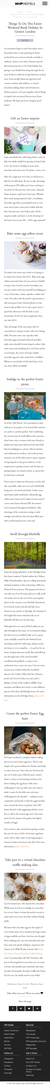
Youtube (8, 1073)
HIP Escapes (31, 1048)
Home (20, 12)
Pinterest (8, 1069)
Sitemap (30, 1075)
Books (7, 1041)
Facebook (8, 1062)
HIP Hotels (9, 1025)
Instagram (8, 1059)
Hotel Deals (9, 1034)
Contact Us (31, 1066)
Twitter (7, 1066)
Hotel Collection (11, 1030)
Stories (29, 12)
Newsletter (31, 1030)
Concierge (30, 1034)
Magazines (31, 1045)
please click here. (22, 847)
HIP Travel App (32, 1038)
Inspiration (9, 1038)
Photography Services (36, 1041)
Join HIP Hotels (33, 1062)
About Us (30, 1059)
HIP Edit (7, 1048)
